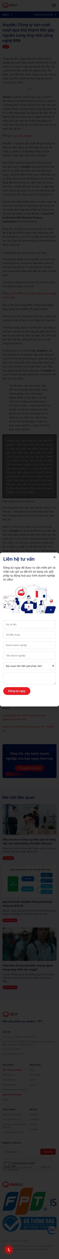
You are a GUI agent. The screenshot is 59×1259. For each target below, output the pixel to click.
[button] (54, 557)
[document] (29, 629)
